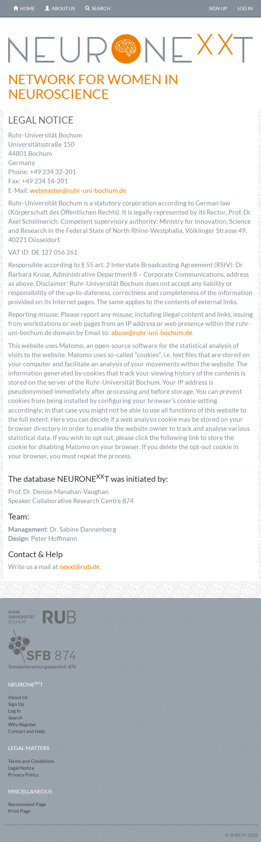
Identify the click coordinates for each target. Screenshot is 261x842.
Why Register (22, 724)
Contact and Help (26, 731)
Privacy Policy (23, 774)
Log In (245, 8)
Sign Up (218, 8)
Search (100, 8)
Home (26, 8)
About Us (62, 8)
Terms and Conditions (31, 761)
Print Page (19, 811)
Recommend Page (27, 804)
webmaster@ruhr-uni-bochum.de (78, 190)
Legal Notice (21, 768)
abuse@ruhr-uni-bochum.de (151, 332)
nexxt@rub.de (79, 566)
